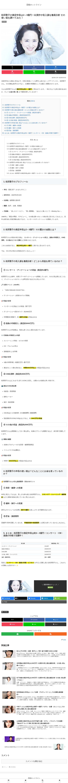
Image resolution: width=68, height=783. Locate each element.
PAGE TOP (64, 758)
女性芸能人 (5, 612)
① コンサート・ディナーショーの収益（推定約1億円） (23, 112)
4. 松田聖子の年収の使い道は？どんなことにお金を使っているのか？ (24, 123)
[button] (55, 72)
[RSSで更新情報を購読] (50, 634)
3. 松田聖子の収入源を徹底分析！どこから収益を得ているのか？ (23, 110)
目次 (31, 140)
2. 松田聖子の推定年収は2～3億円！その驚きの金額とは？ (21, 107)
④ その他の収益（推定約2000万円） (17, 120)
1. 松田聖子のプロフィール (11, 105)
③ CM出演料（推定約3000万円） (16, 118)
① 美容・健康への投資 (12, 125)
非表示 (32, 101)
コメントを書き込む (34, 761)
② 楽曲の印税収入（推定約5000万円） (17, 115)
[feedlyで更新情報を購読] (17, 634)
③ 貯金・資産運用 (11, 130)
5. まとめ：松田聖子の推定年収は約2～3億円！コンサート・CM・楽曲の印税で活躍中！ (30, 133)
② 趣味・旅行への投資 (12, 128)
